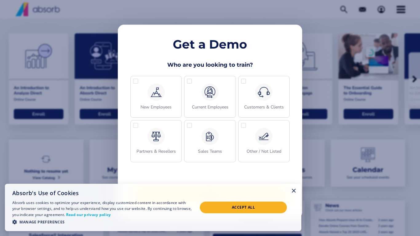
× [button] (293, 190)
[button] (156, 97)
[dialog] (153, 207)
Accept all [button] (243, 207)
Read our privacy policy (88, 214)
